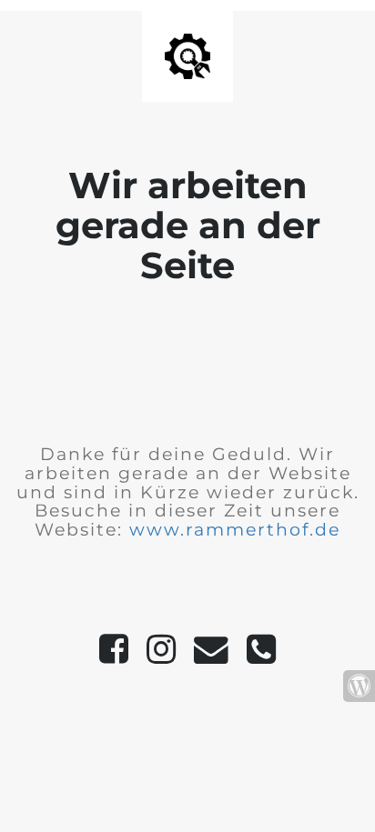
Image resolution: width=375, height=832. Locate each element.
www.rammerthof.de (234, 529)
